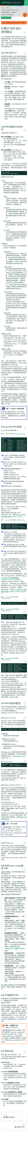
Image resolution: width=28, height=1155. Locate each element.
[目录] (25, 15)
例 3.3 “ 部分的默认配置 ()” (14, 577)
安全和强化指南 (5, 12)
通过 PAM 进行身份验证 (7, 14)
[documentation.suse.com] (3, 8)
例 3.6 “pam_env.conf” (19, 756)
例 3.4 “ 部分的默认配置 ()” (14, 590)
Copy (25, 172)
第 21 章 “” (15, 948)
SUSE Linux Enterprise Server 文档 (10, 10)
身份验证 (13, 12)
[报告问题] (25, 33)
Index (7, 7)
